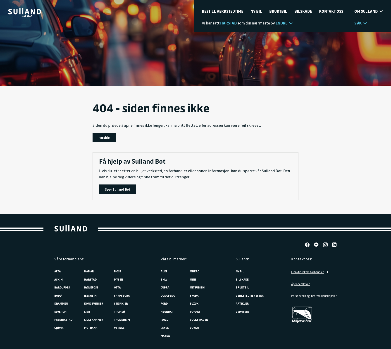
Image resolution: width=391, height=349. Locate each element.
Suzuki (194, 303)
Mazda (165, 335)
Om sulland (366, 11)
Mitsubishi (197, 287)
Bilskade (303, 11)
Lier (87, 311)
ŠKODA (194, 295)
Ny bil (256, 11)
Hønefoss (91, 287)
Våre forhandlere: (69, 259)
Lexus (165, 328)
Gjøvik (59, 328)
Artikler (242, 303)
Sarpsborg (122, 295)
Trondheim (122, 319)
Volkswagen (199, 319)
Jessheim (90, 295)
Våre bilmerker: (174, 259)
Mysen (118, 279)
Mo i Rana (91, 328)
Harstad (90, 279)
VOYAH (194, 328)
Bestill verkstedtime (222, 11)
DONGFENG (168, 295)
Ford (164, 303)
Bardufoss (62, 287)
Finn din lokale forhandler (307, 272)
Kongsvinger (93, 303)
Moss (117, 271)
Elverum (60, 311)
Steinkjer (121, 303)
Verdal (119, 328)
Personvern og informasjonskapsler (314, 296)
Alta (57, 271)
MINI (193, 279)
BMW (164, 279)
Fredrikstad (63, 319)
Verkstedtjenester (250, 295)
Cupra (165, 287)
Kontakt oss (331, 11)
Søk (358, 23)
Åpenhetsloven (300, 284)
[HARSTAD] (24, 11)
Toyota (195, 311)
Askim (58, 279)
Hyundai (167, 311)
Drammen (61, 303)
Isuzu (164, 319)
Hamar (89, 271)
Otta (117, 287)
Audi (164, 271)
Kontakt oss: (301, 259)
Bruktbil (278, 11)
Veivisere (242, 311)
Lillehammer (93, 319)
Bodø (58, 295)
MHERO (194, 271)
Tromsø (119, 311)
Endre (281, 23)
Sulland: (242, 259)
